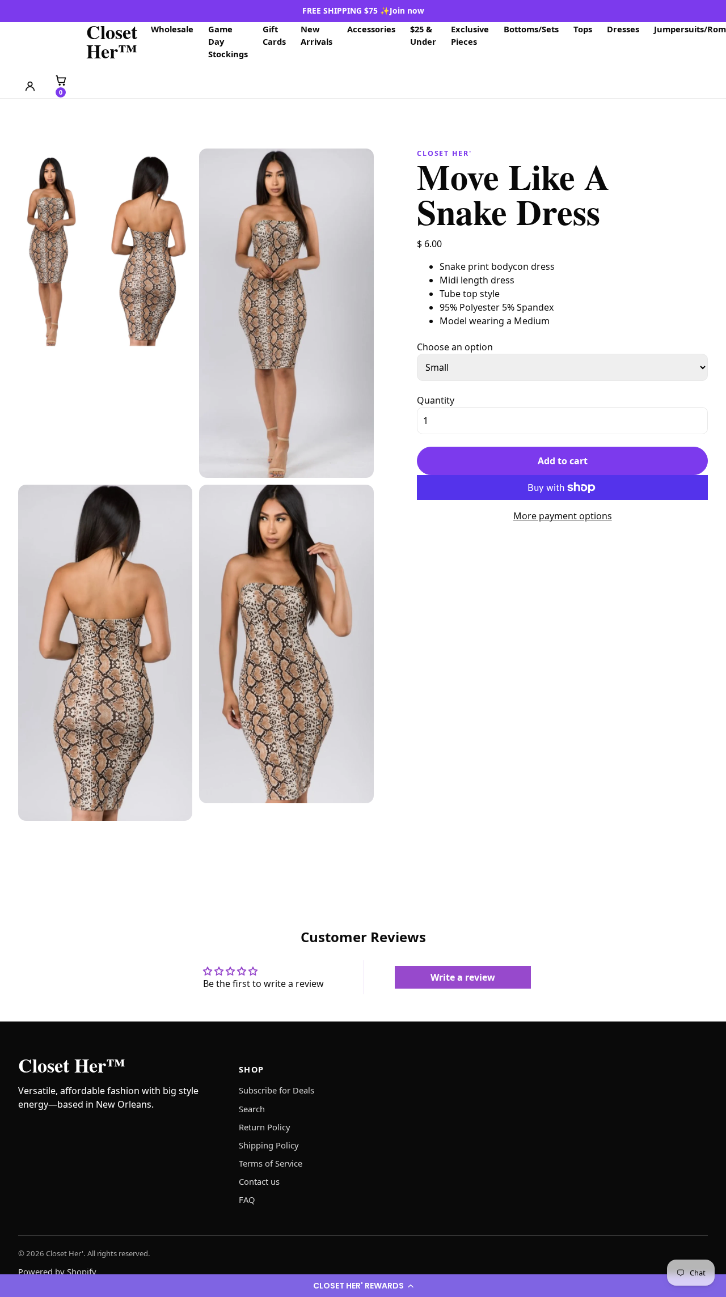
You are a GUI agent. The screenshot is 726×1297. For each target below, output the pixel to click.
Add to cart (563, 461)
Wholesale (172, 29)
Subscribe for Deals (276, 1090)
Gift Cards (274, 35)
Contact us (259, 1181)
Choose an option (455, 347)
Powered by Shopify (57, 1271)
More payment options (562, 516)
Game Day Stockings (228, 41)
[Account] (30, 86)
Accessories (371, 29)
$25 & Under (423, 35)
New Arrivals (316, 35)
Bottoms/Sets (531, 29)
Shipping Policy (269, 1145)
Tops (582, 29)
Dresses (623, 29)
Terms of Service (270, 1163)
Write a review (462, 977)
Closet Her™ (111, 41)
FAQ (247, 1199)
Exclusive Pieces (470, 35)
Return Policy (264, 1127)
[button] (363, 1285)
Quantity (435, 400)
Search (252, 1108)
